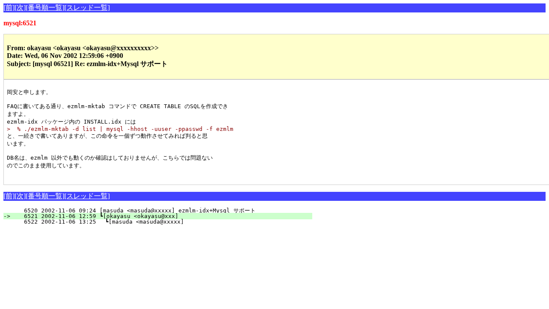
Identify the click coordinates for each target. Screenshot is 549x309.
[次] (20, 7)
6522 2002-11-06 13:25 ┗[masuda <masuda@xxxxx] (162, 221)
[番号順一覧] (45, 7)
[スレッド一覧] (87, 7)
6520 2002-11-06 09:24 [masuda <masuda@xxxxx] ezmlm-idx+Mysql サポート (162, 210)
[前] (9, 7)
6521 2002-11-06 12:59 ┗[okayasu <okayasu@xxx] (163, 216)
